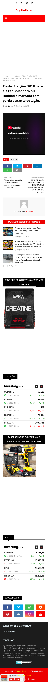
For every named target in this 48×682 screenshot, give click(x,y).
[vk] (18, 614)
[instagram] (27, 3)
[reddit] (40, 607)
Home (16, 679)
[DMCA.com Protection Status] (24, 664)
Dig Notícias (24, 10)
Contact (31, 679)
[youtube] (40, 614)
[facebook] (16, 3)
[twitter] (21, 3)
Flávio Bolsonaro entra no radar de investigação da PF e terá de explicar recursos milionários (29, 244)
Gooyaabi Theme (24, 676)
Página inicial (7, 76)
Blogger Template (22, 671)
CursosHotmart (9, 631)
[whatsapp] (29, 607)
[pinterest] (31, 3)
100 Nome (8, 106)
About (23, 679)
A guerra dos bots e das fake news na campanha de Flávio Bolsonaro (28, 230)
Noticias (17, 76)
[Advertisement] (24, 46)
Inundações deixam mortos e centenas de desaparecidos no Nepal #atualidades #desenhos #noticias (29, 259)
